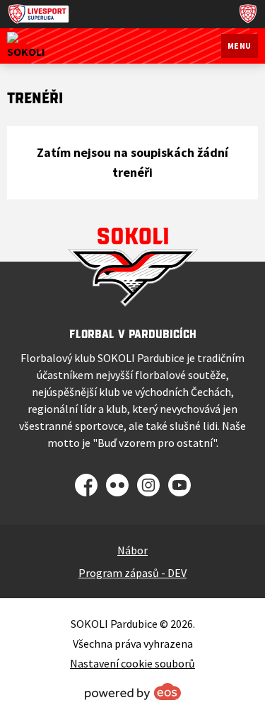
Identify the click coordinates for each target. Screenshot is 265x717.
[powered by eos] (133, 691)
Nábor (132, 550)
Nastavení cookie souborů (132, 663)
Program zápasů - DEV (132, 573)
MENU (240, 45)
